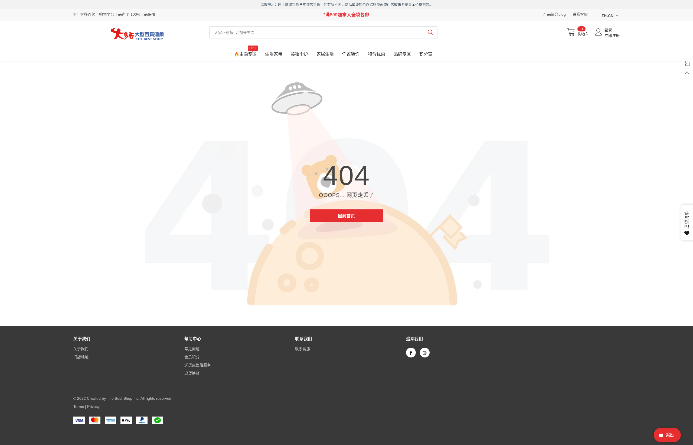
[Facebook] (411, 352)
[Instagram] (425, 352)
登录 (608, 30)
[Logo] (137, 33)
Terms (78, 406)
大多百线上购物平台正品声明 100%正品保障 (117, 14)
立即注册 (612, 35)
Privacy (93, 406)
